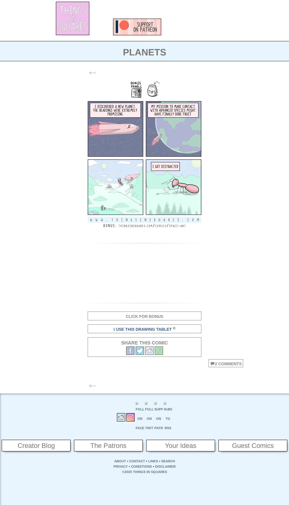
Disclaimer (165, 466)
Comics (171, 27)
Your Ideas (180, 445)
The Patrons (108, 445)
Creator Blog (36, 445)
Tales (189, 27)
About (120, 461)
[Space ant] (140, 350)
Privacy (120, 466)
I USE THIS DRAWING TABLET (143, 329)
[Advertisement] (174, 9)
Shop (226, 27)
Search (168, 461)
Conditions (141, 466)
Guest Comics (253, 445)
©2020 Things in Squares (144, 472)
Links (153, 461)
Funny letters (208, 27)
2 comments (228, 364)
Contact (137, 461)
